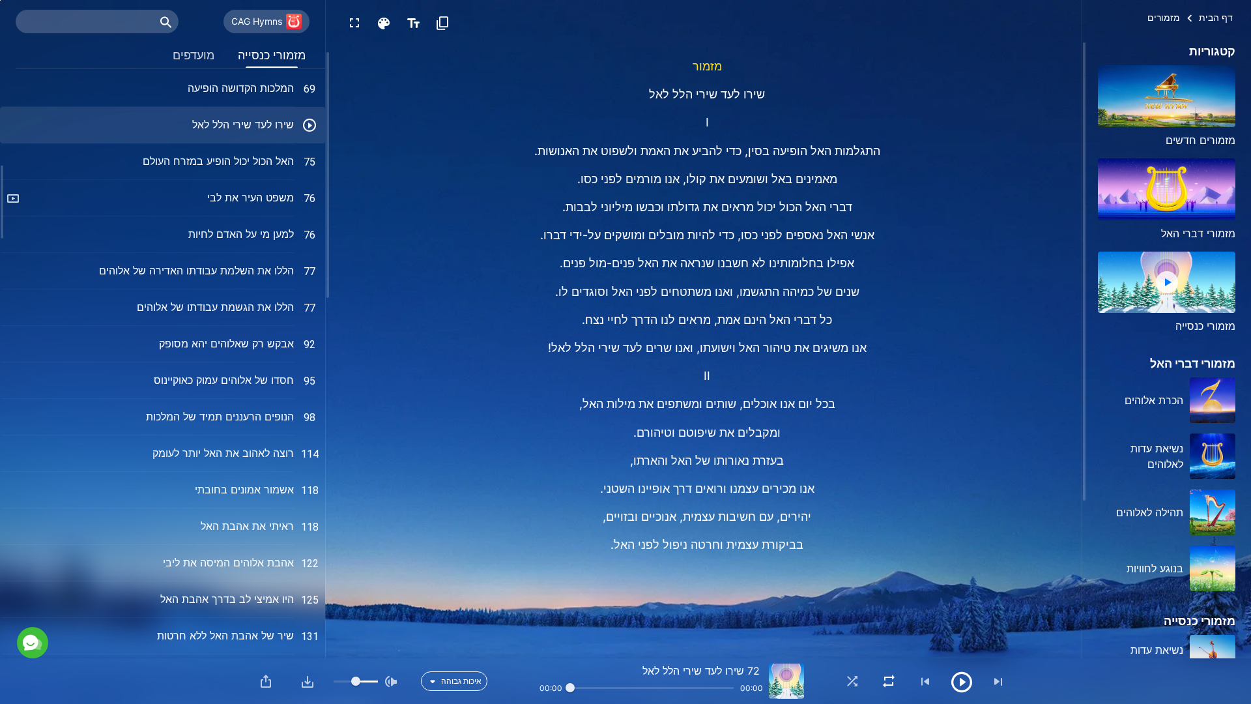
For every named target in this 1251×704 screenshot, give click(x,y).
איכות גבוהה (461, 681)
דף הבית (1216, 17)
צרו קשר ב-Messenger (159, 585)
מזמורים (1163, 17)
